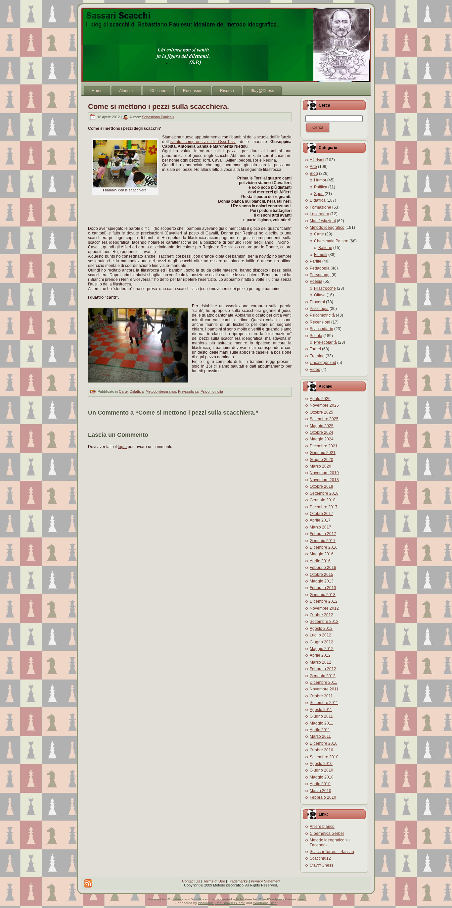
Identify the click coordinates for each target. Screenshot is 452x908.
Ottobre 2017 (321, 513)
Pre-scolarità (188, 391)
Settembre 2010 (324, 757)
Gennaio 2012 (323, 676)
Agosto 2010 (321, 763)
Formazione (320, 207)
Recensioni (320, 322)
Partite (315, 261)
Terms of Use (214, 881)
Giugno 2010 (321, 770)
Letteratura (319, 214)
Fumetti (320, 254)
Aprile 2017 (320, 520)
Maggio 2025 (322, 426)
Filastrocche (325, 288)
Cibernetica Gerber (327, 833)
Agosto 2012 (321, 628)
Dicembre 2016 (324, 547)
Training (317, 356)
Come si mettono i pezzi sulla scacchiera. (158, 106)
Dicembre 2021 (324, 446)
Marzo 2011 (320, 736)
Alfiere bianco (322, 826)
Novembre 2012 (324, 608)
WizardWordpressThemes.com (281, 899)
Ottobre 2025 (321, 412)
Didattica (137, 391)
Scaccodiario (321, 329)
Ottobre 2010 (321, 750)
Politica (320, 187)
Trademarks (238, 881)
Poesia (316, 281)
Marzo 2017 (320, 527)
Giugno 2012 (321, 642)
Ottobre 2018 (321, 486)
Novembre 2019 (324, 473)
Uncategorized (323, 362)
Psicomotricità (212, 391)
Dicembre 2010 (324, 743)
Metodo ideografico (161, 391)
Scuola (316, 335)
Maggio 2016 (322, 554)
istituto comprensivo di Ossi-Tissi (203, 141)
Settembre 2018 (324, 493)
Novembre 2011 (324, 689)
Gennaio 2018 (323, 500)
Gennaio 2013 (323, 594)
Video (315, 369)
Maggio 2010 (322, 777)
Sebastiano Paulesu (158, 117)
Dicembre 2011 (323, 682)
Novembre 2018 (324, 480)
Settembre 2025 (324, 419)
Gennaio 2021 (323, 452)
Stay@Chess (321, 865)
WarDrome (206, 903)
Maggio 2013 (322, 581)
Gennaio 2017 (323, 540)
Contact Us (191, 881)
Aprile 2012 (320, 655)
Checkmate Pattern (331, 241)
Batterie (325, 247)
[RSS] (88, 883)
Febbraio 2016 (323, 567)
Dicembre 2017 (324, 507)
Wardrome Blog (265, 903)
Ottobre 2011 (321, 696)
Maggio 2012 (322, 648)
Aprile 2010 (320, 784)
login (122, 446)
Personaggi (320, 275)
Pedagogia (320, 268)
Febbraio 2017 (323, 533)
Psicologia (319, 308)
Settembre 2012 (324, 621)
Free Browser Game (230, 903)
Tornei (315, 349)
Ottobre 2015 (321, 574)
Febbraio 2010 (323, 797)
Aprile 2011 (320, 730)
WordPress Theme (205, 899)
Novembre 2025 (324, 405)
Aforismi (317, 160)
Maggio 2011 (321, 723)
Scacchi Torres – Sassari (332, 851)
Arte (313, 166)
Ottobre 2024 (321, 432)
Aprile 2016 (320, 561)
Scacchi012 (320, 858)
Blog (314, 173)
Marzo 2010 (320, 790)
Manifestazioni (323, 221)
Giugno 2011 (321, 716)
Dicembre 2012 (324, 601)
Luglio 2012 (320, 635)
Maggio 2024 (322, 439)
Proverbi (317, 302)
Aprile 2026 (320, 398)
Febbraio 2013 (323, 587)
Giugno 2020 (321, 459)
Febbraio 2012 (323, 669)
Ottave (320, 295)
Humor (320, 180)
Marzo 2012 (320, 662)
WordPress (175, 899)
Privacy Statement (265, 881)
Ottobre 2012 (321, 615)
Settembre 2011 (324, 702)
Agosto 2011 (321, 709)
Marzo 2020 (320, 466)
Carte (123, 391)
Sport (319, 193)
